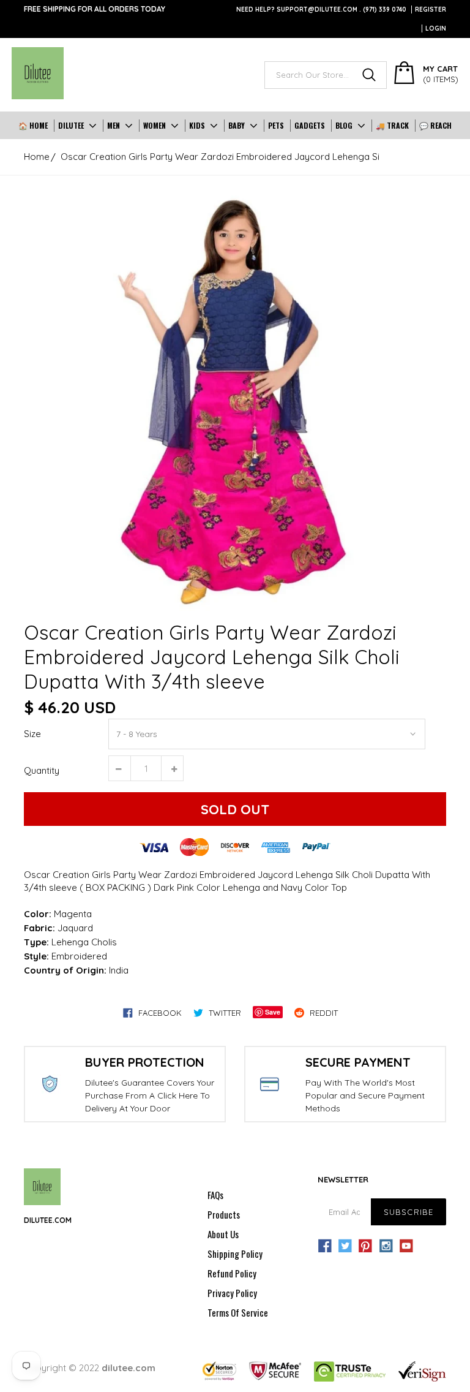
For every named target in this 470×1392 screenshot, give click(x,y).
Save (272, 1011)
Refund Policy (231, 1273)
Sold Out (235, 809)
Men (113, 125)
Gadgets (309, 125)
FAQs (215, 1194)
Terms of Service (237, 1312)
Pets (276, 125)
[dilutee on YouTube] (406, 1246)
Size (32, 734)
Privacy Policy (232, 1292)
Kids (197, 125)
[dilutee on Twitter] (345, 1246)
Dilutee (71, 125)
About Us (223, 1234)
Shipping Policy (235, 1253)
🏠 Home (33, 125)
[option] (235, 399)
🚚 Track (392, 125)
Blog (343, 125)
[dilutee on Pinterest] (365, 1246)
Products (223, 1214)
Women (154, 125)
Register (430, 9)
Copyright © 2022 (89, 1368)
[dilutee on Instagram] (386, 1246)
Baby (236, 125)
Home (37, 156)
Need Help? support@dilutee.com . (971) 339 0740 (321, 9)
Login (435, 28)
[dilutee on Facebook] (325, 1246)
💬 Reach (435, 125)
